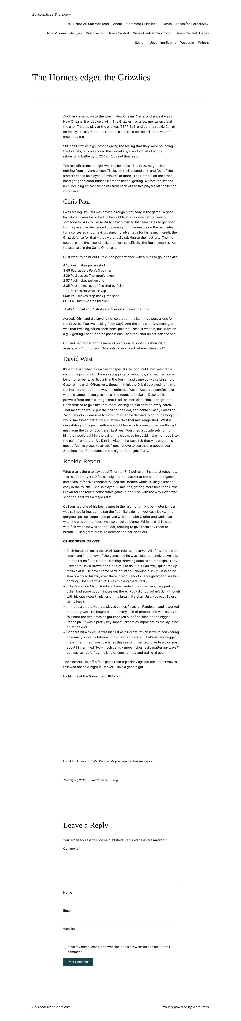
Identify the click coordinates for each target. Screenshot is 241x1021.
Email (67, 910)
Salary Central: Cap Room (152, 33)
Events (166, 24)
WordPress (201, 1007)
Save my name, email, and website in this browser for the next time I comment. (119, 949)
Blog (115, 780)
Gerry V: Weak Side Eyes (64, 33)
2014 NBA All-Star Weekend (88, 24)
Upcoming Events (163, 42)
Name (67, 892)
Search (140, 42)
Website (69, 929)
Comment (71, 848)
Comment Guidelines (141, 24)
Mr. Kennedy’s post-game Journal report (123, 761)
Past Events (95, 33)
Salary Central (118, 33)
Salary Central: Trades (192, 33)
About (117, 24)
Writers (203, 42)
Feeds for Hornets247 (192, 24)
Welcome (187, 42)
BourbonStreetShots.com (51, 14)
